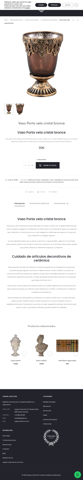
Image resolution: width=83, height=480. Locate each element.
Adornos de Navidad (31, 20)
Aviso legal (6, 436)
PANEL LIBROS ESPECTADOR (67, 361)
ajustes (27, 8)
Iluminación (47, 411)
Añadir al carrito (49, 165)
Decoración (47, 406)
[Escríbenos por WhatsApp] (77, 474)
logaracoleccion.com (21, 421)
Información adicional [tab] (39, 203)
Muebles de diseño (49, 402)
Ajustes (67, 5)
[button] (25, 165)
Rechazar (54, 5)
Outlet (45, 415)
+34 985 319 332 (19, 415)
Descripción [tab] (19, 203)
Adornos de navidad (50, 419)
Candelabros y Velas (47, 180)
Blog (4, 453)
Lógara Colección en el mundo (13, 462)
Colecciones (47, 424)
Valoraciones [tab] (61, 203)
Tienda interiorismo (16, 20)
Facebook (31, 192)
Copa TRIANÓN (16, 361)
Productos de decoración (55, 182)
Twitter (42, 192)
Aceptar (41, 5)
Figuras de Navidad (29, 182)
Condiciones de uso (9, 440)
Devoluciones (7, 445)
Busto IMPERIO (41, 361)
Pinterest (54, 192)
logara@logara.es (20, 418)
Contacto (6, 449)
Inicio (6, 20)
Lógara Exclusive (41, 182)
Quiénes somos (8, 458)
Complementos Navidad (49, 20)
